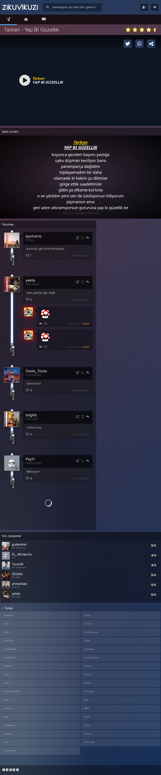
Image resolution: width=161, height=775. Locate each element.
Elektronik (9, 657)
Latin (6, 683)
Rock (87, 716)
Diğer (87, 640)
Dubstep (89, 649)
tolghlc (31, 415)
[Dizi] (26, 19)
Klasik (87, 674)
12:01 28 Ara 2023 (74, 324)
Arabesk (8, 615)
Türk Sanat (10, 750)
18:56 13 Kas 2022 (80, 255)
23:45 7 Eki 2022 (80, 478)
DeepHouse (91, 632)
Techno (8, 733)
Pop (86, 699)
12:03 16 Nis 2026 (74, 347)
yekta (30, 280)
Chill (6, 623)
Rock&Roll (9, 725)
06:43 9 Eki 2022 (80, 390)
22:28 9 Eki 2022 (80, 300)
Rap (6, 716)
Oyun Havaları (11, 691)
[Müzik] (8, 19)
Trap (6, 742)
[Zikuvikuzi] (20, 7)
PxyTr (30, 459)
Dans (7, 632)
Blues (87, 615)
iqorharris (34, 236)
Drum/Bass (10, 649)
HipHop (8, 666)
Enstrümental (91, 657)
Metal (87, 683)
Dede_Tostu (36, 371)
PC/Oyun (89, 691)
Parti (6, 699)
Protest (8, 708)
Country (88, 623)
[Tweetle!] (128, 43)
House (88, 666)
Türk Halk (89, 742)
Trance (88, 733)
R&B (86, 708)
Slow (87, 725)
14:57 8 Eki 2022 (80, 434)
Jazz (6, 674)
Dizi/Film (8, 640)
